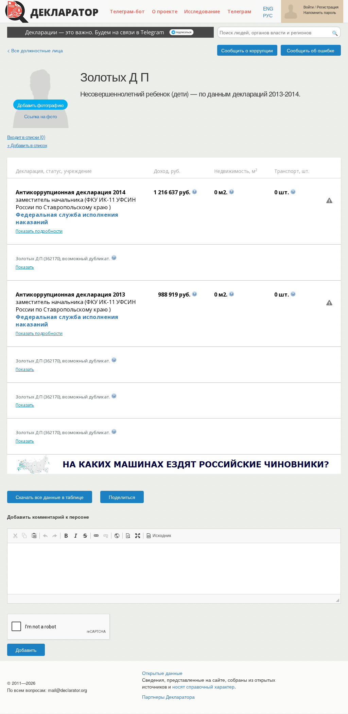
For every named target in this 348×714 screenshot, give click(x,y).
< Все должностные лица (35, 50)
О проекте (164, 11)
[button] (15, 535)
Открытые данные (162, 673)
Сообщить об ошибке (310, 50)
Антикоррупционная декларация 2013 (70, 294)
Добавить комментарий (48, 516)
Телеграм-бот (127, 11)
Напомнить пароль (319, 12)
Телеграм (239, 11)
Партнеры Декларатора (168, 696)
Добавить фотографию (40, 105)
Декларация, (30, 171)
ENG (268, 8)
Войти (308, 7)
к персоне (77, 516)
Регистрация (327, 7)
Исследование (202, 11)
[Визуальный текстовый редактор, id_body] (174, 568)
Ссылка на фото (40, 116)
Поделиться (122, 497)
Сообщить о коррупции (247, 50)
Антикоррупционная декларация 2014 (70, 192)
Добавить (26, 649)
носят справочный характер (203, 686)
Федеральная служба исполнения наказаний (67, 218)
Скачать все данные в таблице (50, 497)
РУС (268, 15)
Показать (25, 267)
